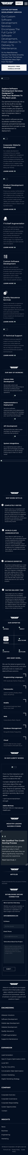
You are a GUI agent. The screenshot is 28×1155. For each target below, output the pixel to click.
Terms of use (6, 1149)
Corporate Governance (9, 1099)
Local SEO (4, 1063)
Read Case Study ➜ (9, 860)
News (3, 1127)
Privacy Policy (16, 1149)
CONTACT (19, 3)
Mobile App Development (10, 1023)
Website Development (9, 1027)
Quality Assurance (7, 1031)
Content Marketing (8, 1075)
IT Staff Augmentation (9, 1035)
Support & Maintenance (9, 1039)
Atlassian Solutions (7, 1015)
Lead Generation (7, 1055)
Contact (4, 1111)
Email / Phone (8, 931)
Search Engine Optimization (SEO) (13, 1059)
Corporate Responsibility (9, 1103)
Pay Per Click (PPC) (8, 1067)
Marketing (5, 1139)
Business (4, 1131)
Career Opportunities (8, 1107)
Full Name (6, 921)
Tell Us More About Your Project (13, 941)
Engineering (5, 1135)
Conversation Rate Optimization (12, 1071)
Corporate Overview (8, 1095)
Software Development (9, 1019)
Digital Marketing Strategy (10, 1079)
